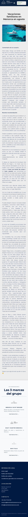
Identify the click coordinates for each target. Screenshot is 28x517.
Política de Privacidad (7, 473)
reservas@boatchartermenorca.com (11, 502)
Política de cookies (6, 476)
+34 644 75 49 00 (6, 500)
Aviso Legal (4, 471)
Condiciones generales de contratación (12, 478)
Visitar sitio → (14, 414)
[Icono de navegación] (14, 3)
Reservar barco (20, 3)
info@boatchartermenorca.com (10, 505)
